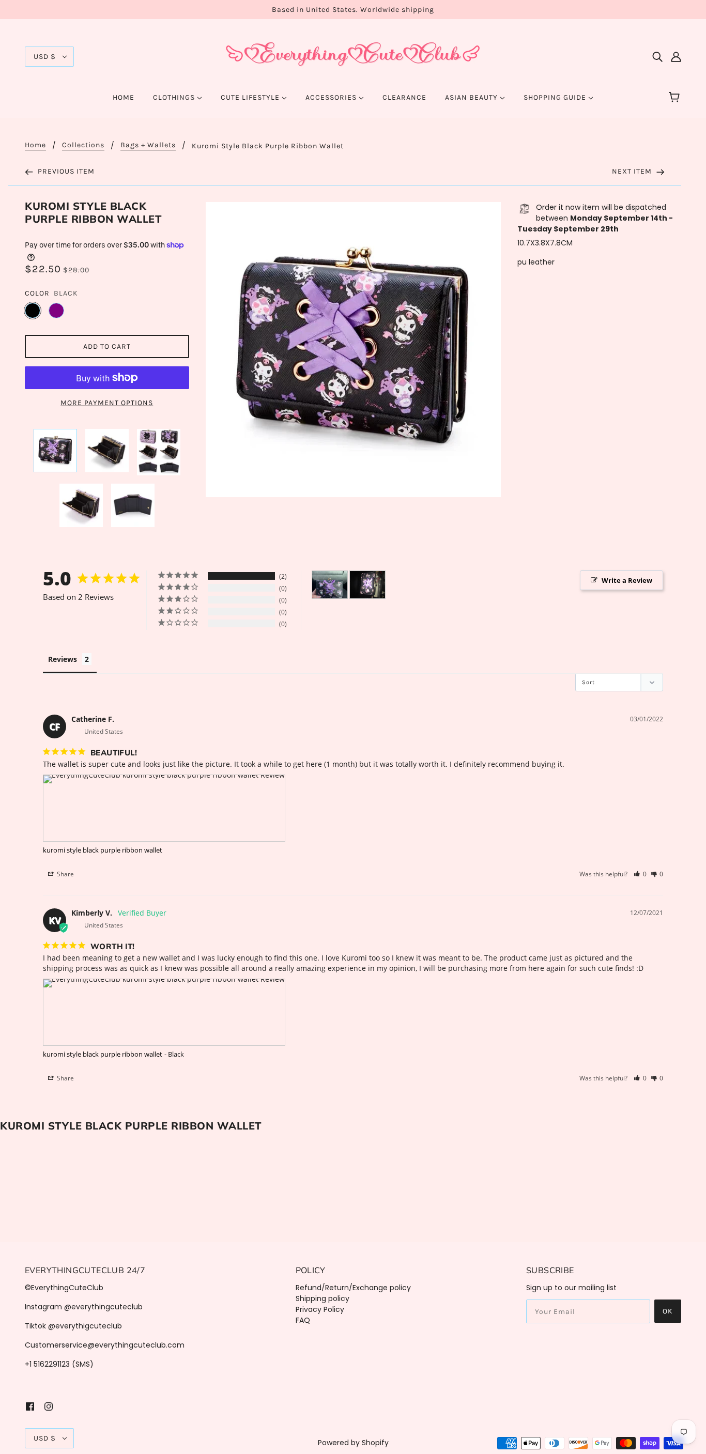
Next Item (633, 171)
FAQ (303, 1320)
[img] (657, 56)
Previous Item (65, 171)
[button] (640, 874)
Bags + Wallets (148, 145)
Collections (83, 145)
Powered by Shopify (353, 1442)
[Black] (32, 310)
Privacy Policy (320, 1309)
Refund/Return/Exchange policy (353, 1287)
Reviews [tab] (62, 659)
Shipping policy (322, 1298)
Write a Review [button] (627, 580)
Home (35, 145)
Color (37, 293)
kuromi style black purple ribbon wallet (102, 850)
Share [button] (64, 874)
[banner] (353, 56)
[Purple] (56, 310)
